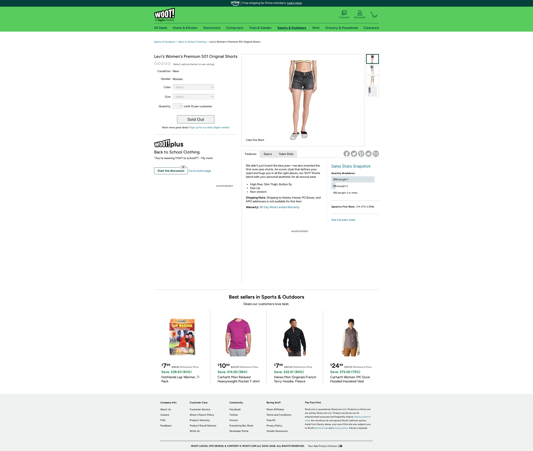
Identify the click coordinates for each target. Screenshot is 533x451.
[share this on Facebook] (347, 154)
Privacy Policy (274, 425)
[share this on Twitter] (354, 154)
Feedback (166, 425)
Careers (164, 414)
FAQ (162, 420)
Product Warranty (200, 420)
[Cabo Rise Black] (372, 59)
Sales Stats (286, 154)
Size (168, 97)
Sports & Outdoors (164, 41)
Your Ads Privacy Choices (322, 446)
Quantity (165, 106)
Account (359, 17)
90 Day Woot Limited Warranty (280, 207)
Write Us (195, 431)
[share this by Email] (376, 154)
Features (251, 154)
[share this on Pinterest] (361, 154)
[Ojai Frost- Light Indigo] (372, 80)
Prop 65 (270, 420)
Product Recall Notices (203, 425)
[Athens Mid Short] (372, 70)
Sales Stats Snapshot (351, 166)
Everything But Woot (241, 425)
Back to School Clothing (192, 41)
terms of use (321, 428)
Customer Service (200, 409)
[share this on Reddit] (368, 154)
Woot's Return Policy (202, 414)
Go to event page (200, 171)
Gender (166, 79)
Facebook (235, 409)
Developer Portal (238, 431)
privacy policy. (340, 428)
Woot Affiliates (275, 409)
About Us (165, 409)
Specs (268, 154)
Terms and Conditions (278, 414)
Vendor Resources (277, 431)
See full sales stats (343, 220)
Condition (164, 71)
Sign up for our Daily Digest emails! (210, 127)
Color (167, 87)
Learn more (294, 3)
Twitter (233, 414)
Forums (344, 17)
